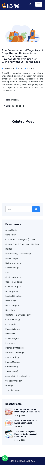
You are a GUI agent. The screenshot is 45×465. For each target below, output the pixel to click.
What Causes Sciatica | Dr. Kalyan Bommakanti (26, 421)
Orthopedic (10, 324)
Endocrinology (12, 267)
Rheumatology (12, 357)
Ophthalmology (12, 319)
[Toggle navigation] (38, 4)
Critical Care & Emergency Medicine (22, 244)
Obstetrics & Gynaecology (17, 315)
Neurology (10, 310)
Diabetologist (11, 258)
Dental (8, 249)
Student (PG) (11, 366)
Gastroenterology (13, 277)
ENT (7, 272)
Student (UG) (11, 371)
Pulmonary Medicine (14, 347)
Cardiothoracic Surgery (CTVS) (20, 239)
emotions (15, 99)
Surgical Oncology (13, 380)
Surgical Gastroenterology (17, 376)
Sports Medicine (13, 362)
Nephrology (10, 300)
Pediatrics (10, 333)
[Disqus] (22, 168)
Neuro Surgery (12, 305)
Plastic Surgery (12, 338)
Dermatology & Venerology (18, 253)
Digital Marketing (13, 263)
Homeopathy (11, 291)
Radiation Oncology (14, 352)
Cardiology (10, 234)
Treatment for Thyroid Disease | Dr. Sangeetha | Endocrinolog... (25, 434)
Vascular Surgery (13, 390)
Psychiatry (31, 68)
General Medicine (13, 282)
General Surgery (13, 286)
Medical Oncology (13, 296)
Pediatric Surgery (13, 329)
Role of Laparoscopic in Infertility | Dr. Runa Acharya (27, 410)
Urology (9, 385)
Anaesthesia (11, 230)
